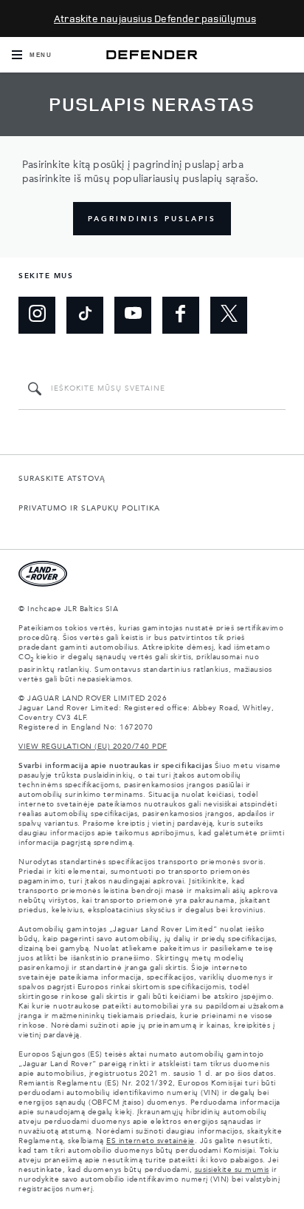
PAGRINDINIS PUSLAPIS (152, 219)
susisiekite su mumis (232, 1169)
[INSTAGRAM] (36, 315)
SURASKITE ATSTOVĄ (62, 478)
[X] (228, 315)
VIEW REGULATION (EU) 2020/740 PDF (92, 746)
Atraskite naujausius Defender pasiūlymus (155, 18)
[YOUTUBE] (132, 315)
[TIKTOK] (84, 315)
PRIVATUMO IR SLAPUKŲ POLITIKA (89, 508)
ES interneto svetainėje (150, 1141)
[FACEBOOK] (180, 315)
